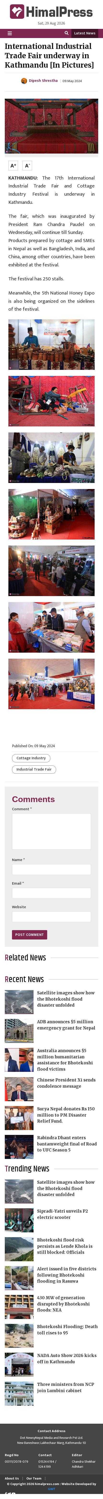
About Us (12, 1478)
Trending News (27, 1169)
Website (19, 907)
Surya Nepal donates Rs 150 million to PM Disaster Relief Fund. (66, 1115)
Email (18, 883)
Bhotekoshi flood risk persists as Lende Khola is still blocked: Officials (64, 1246)
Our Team (33, 1478)
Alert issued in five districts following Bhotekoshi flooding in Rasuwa (66, 1275)
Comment (22, 809)
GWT (51, 1489)
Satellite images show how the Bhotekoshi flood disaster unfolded (66, 999)
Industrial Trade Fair (34, 769)
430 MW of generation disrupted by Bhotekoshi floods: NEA (63, 1304)
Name (18, 860)
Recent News (24, 979)
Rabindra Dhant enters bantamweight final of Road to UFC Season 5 (67, 1144)
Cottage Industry (31, 758)
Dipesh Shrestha (43, 81)
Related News (25, 958)
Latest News (84, 33)
